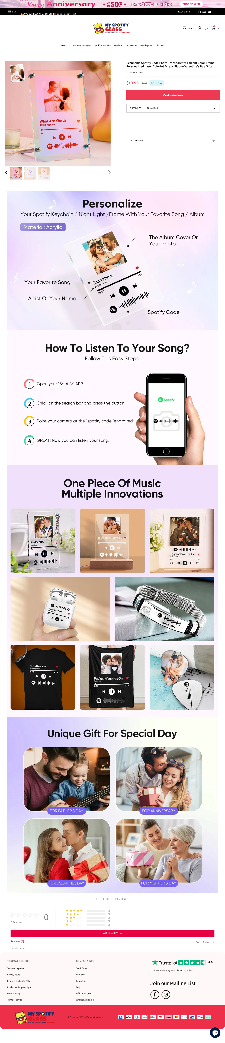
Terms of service (14, 999)
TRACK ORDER (183, 11)
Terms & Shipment (15, 968)
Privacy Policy (13, 974)
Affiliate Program (84, 993)
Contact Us (81, 980)
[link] (81, 45)
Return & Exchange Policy (19, 980)
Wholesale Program (85, 999)
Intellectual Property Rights (19, 987)
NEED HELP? (207, 12)
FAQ (78, 987)
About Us (80, 974)
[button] (188, 28)
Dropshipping (13, 993)
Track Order (81, 968)
